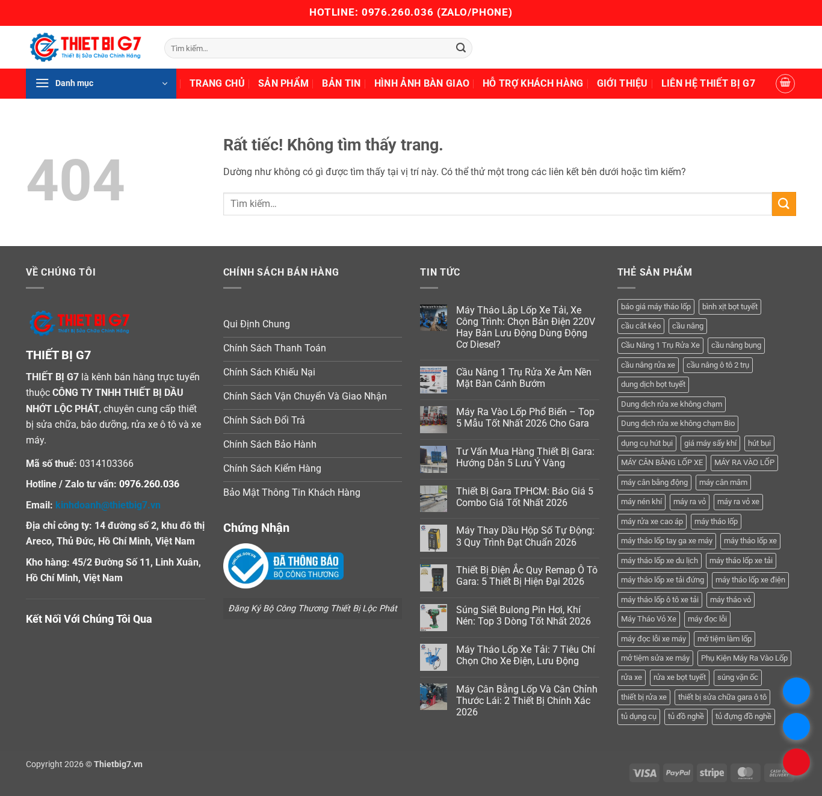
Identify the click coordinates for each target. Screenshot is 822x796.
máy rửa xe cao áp (652, 521)
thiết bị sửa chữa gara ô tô (722, 697)
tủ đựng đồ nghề (743, 716)
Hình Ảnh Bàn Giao (421, 83)
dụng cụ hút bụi (647, 443)
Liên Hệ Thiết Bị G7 (708, 83)
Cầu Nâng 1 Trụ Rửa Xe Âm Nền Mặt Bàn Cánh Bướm (524, 377)
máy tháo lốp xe (750, 540)
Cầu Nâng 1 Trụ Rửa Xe (660, 345)
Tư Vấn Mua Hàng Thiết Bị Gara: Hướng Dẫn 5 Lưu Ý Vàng (525, 457)
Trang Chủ (217, 83)
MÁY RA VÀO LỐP (744, 462)
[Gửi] (461, 48)
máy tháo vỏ (730, 599)
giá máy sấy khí (710, 443)
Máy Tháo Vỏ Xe (648, 618)
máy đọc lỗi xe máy (653, 638)
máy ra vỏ (689, 501)
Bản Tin (341, 83)
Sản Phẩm (283, 83)
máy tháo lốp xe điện (750, 579)
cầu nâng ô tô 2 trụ (718, 364)
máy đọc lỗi (707, 618)
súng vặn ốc (737, 677)
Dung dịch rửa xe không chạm (671, 404)
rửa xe (631, 677)
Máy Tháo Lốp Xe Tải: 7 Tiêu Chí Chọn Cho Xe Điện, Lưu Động (525, 655)
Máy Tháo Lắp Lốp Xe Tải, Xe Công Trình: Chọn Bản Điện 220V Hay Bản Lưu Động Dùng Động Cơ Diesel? (525, 327)
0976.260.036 (398, 12)
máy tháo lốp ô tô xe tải (660, 599)
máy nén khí (641, 501)
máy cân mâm (723, 482)
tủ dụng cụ (639, 716)
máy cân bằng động (654, 482)
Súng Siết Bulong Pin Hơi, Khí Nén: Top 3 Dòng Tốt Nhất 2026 (523, 615)
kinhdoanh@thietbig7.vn (108, 505)
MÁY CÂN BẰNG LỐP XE (662, 462)
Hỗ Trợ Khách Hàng (533, 83)
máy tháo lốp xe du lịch (659, 560)
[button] (101, 84)
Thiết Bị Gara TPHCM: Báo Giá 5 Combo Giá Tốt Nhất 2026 (524, 497)
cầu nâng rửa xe (648, 364)
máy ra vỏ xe (738, 501)
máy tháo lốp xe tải (741, 560)
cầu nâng (687, 325)
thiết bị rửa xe (644, 697)
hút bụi (759, 443)
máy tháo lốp (716, 521)
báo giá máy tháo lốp (656, 306)
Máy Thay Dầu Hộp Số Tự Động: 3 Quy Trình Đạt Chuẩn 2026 (525, 536)
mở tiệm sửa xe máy (655, 657)
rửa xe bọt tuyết (680, 677)
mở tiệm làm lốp (724, 638)
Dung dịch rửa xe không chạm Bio (678, 423)
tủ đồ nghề (686, 716)
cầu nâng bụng (736, 345)
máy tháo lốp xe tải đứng (662, 579)
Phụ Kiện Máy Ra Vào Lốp (744, 657)
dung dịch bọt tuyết (653, 384)
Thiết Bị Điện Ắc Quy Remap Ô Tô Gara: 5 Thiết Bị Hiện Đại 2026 (527, 575)
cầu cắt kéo (641, 325)
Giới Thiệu (622, 83)
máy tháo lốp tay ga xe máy (666, 540)
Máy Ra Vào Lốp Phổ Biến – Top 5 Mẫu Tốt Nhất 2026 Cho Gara (525, 417)
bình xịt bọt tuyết (730, 306)
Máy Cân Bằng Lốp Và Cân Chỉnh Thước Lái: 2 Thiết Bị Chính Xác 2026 (527, 700)
